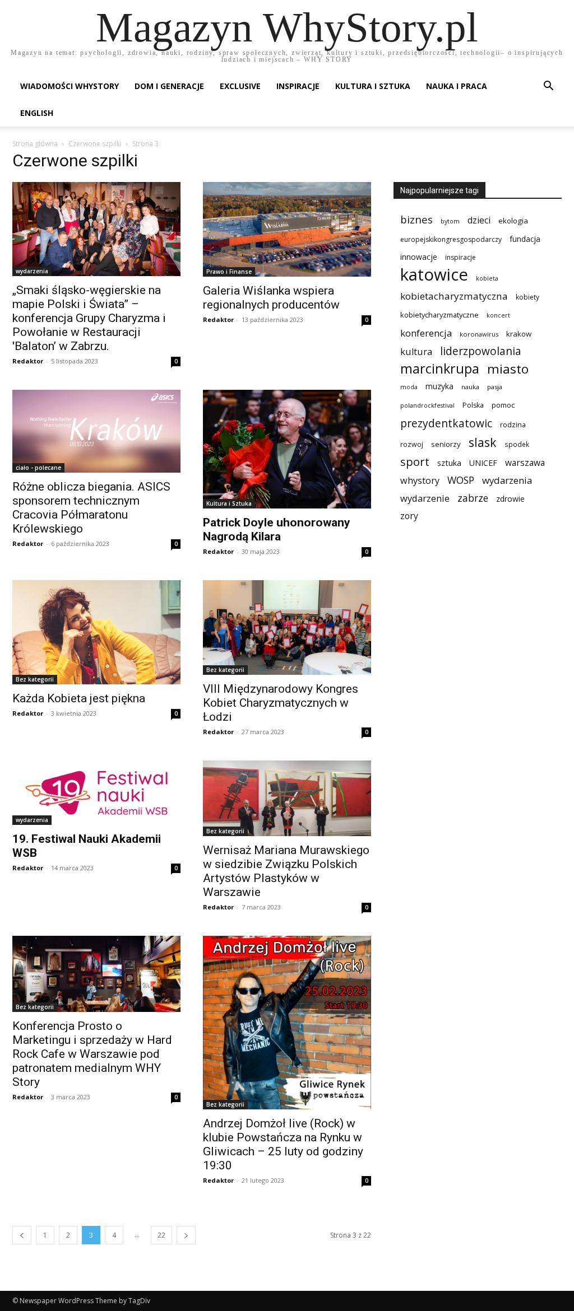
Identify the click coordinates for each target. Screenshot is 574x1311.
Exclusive (240, 86)
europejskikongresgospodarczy (451, 239)
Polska (473, 405)
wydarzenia (32, 271)
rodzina (513, 425)
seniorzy (446, 444)
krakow (518, 334)
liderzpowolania (480, 351)
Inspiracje (298, 86)
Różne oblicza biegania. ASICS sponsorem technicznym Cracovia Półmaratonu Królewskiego (91, 507)
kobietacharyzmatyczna (454, 296)
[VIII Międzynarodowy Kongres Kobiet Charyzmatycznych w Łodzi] (287, 627)
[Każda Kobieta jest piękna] (96, 632)
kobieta (487, 278)
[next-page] (186, 1235)
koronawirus (479, 334)
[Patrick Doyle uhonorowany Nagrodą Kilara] (287, 449)
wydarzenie (425, 498)
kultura (416, 351)
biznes (416, 219)
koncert (498, 315)
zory (409, 516)
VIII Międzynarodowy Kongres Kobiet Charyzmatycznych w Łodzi (280, 703)
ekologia (513, 221)
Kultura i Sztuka (372, 86)
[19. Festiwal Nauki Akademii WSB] (96, 793)
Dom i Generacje (169, 86)
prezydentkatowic (446, 423)
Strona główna (35, 143)
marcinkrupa (439, 369)
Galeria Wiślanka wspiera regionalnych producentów (271, 297)
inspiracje (460, 257)
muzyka (439, 386)
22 (161, 1235)
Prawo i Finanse (229, 272)
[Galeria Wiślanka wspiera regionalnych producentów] (287, 229)
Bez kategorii (35, 679)
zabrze (472, 498)
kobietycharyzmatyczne (439, 315)
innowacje (418, 256)
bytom (450, 221)
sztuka (449, 463)
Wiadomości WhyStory (69, 86)
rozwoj (411, 444)
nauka (470, 386)
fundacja (525, 239)
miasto (508, 369)
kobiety (527, 297)
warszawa (525, 463)
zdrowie (510, 498)
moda (409, 387)
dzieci (478, 220)
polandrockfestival (427, 405)
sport (414, 462)
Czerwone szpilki (95, 143)
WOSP (460, 480)
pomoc (503, 405)
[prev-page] (21, 1235)
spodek (516, 444)
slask (483, 442)
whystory (419, 481)
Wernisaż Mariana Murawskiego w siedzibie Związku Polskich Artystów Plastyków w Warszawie (286, 871)
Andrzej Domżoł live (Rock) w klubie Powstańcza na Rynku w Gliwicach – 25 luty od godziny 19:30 (283, 1144)
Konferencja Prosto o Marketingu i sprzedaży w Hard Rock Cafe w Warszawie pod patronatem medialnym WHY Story (92, 1054)
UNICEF (483, 463)
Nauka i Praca (456, 86)
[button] (548, 87)
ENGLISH (36, 113)
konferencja (426, 333)
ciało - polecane (38, 468)
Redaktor (27, 361)
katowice (434, 275)
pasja (494, 386)
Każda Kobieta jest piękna (78, 698)
